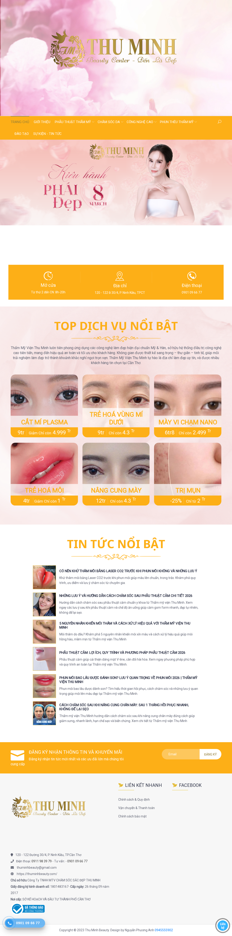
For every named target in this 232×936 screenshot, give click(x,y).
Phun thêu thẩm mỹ (176, 122)
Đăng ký (210, 754)
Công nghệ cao (140, 122)
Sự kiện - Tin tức (47, 134)
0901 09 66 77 (77, 861)
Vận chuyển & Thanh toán (136, 808)
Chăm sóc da (109, 122)
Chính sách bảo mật (132, 816)
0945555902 (164, 930)
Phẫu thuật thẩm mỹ (73, 122)
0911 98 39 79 (41, 861)
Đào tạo (21, 134)
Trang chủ (20, 122)
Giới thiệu (42, 122)
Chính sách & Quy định (134, 799)
